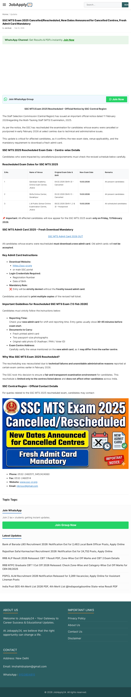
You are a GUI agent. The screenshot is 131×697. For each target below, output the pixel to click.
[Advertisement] (65, 71)
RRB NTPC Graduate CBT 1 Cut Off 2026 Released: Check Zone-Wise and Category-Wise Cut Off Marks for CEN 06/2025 (64, 567)
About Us (74, 625)
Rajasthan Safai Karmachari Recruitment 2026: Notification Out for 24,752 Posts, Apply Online (57, 551)
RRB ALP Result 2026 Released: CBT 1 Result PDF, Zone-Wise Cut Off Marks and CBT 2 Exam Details (60, 558)
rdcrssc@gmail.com (27, 486)
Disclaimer (74, 638)
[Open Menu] (4, 5)
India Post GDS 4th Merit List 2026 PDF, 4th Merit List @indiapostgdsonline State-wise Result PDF (60, 586)
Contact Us (75, 631)
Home (5, 14)
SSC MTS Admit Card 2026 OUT (65, 236)
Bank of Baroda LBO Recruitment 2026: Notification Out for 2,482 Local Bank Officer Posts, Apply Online (63, 544)
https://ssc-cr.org (22, 265)
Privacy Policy (76, 618)
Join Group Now (65, 525)
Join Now (68, 39)
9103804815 (27, 674)
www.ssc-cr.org (28, 482)
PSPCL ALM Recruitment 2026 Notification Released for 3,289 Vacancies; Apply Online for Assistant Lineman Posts (61, 577)
